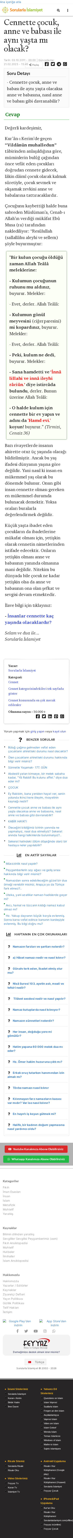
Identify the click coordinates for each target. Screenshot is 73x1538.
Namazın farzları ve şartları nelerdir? (38, 946)
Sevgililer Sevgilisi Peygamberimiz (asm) (30, 1238)
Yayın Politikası (13, 1298)
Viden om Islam (51, 1423)
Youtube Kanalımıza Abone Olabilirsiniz (38, 1149)
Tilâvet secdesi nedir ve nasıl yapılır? (39, 998)
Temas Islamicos (52, 1436)
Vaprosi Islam (50, 1419)
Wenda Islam (50, 1432)
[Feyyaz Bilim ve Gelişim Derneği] (36, 1344)
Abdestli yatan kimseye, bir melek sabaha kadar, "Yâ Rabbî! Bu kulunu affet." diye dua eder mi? (38, 777)
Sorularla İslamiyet (22, 670)
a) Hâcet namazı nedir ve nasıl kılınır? (39, 957)
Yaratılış (8, 1213)
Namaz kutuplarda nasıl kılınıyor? (36, 1009)
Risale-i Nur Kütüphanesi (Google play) (54, 1470)
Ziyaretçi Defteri (14, 1294)
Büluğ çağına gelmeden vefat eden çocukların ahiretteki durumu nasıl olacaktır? (38, 749)
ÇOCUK (13, 787)
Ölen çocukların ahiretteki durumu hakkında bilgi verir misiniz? (37, 759)
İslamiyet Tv (14, 1492)
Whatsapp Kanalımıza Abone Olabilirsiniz (38, 1159)
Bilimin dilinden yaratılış (18, 1234)
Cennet (13, 682)
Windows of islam (52, 1440)
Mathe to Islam (51, 1444)
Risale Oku (13, 1470)
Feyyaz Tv (13, 1483)
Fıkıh (6, 1187)
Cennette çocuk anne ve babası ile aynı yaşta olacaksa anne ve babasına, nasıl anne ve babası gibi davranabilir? (35, 811)
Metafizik (9, 1205)
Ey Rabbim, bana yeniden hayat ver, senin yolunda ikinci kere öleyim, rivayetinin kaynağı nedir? (36, 797)
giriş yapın (37, 731)
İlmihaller (9, 1256)
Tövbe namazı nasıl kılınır (31, 1087)
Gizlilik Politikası (13, 1303)
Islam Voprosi (50, 1402)
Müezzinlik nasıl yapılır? (22, 863)
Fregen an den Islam (54, 1411)
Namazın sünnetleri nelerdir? (33, 1020)
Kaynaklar (9, 1290)
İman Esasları (11, 1191)
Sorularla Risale (15, 1466)
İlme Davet (13, 1406)
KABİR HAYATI (17, 821)
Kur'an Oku (49, 1508)
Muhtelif (8, 1209)
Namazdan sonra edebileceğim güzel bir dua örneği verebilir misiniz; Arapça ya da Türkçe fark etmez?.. (35, 884)
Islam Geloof (50, 1427)
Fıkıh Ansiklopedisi (15, 1243)
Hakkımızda (11, 1281)
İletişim (7, 1312)
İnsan (6, 1196)
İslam (6, 1200)
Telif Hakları (11, 1307)
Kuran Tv (12, 1487)
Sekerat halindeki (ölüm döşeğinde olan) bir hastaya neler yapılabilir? (37, 843)
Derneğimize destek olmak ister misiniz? (36, 1351)
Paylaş (35, 64)
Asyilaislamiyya (51, 1415)
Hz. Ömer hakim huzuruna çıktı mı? (37, 1061)
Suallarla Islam (51, 1406)
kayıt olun (59, 731)
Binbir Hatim (14, 1402)
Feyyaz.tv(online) (52, 1524)
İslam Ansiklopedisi (15, 1260)
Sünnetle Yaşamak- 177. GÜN (27, 767)
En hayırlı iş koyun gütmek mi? (34, 1113)
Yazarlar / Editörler (15, 1285)
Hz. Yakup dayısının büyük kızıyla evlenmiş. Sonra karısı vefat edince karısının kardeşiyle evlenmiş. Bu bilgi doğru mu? (34, 919)
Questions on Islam (53, 1398)
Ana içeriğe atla (10, 2)
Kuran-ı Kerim (14, 1398)
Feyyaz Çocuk (51, 1491)
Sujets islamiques (52, 1448)
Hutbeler (8, 1252)
